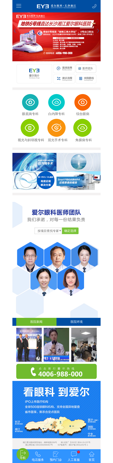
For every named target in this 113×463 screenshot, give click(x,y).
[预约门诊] (56, 451)
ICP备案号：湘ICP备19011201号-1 (73, 445)
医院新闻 (36, 321)
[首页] (92, 451)
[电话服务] (38, 451)
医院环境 (77, 321)
